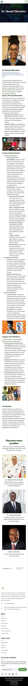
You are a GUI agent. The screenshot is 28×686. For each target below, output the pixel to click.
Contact (3, 620)
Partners (3, 647)
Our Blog (3, 626)
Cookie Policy (5, 633)
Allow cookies (14, 684)
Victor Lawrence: (14, 552)
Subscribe (22, 669)
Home (8, 14)
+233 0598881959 (9, 603)
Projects (3, 645)
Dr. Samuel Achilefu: (14, 515)
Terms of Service (5, 631)
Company (3, 618)
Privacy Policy (5, 628)
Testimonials (4, 650)
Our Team (3, 652)
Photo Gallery (4, 623)
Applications (4, 642)
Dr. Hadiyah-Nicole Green (14, 480)
